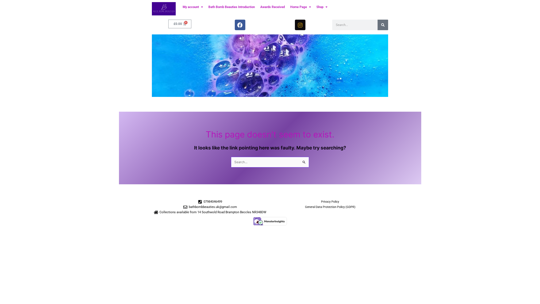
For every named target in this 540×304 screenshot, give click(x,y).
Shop (319, 7)
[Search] (383, 25)
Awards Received (272, 7)
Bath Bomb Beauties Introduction (231, 7)
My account (191, 7)
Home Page (298, 7)
